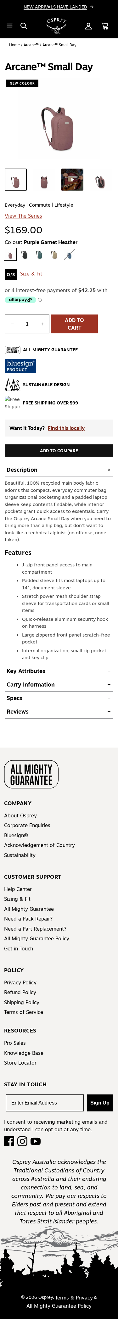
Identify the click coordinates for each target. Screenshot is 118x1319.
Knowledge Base (23, 1052)
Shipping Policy (21, 1002)
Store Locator (20, 1062)
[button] (23, 26)
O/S (11, 274)
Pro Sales (15, 1042)
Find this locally (66, 428)
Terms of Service (23, 1012)
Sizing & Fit (17, 898)
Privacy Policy (20, 982)
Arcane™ (32, 44)
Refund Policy (20, 992)
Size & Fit (31, 273)
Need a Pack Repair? (28, 918)
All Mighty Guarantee (29, 908)
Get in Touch (18, 948)
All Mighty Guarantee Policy (36, 938)
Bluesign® (16, 835)
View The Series (23, 215)
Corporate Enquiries (27, 825)
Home (14, 44)
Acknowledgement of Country (39, 845)
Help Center (18, 889)
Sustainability (20, 855)
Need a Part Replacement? (35, 928)
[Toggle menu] (9, 26)
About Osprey (20, 815)
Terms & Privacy (74, 1297)
